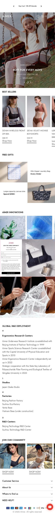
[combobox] (3, 257)
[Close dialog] (53, 240)
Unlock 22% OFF (11, 273)
